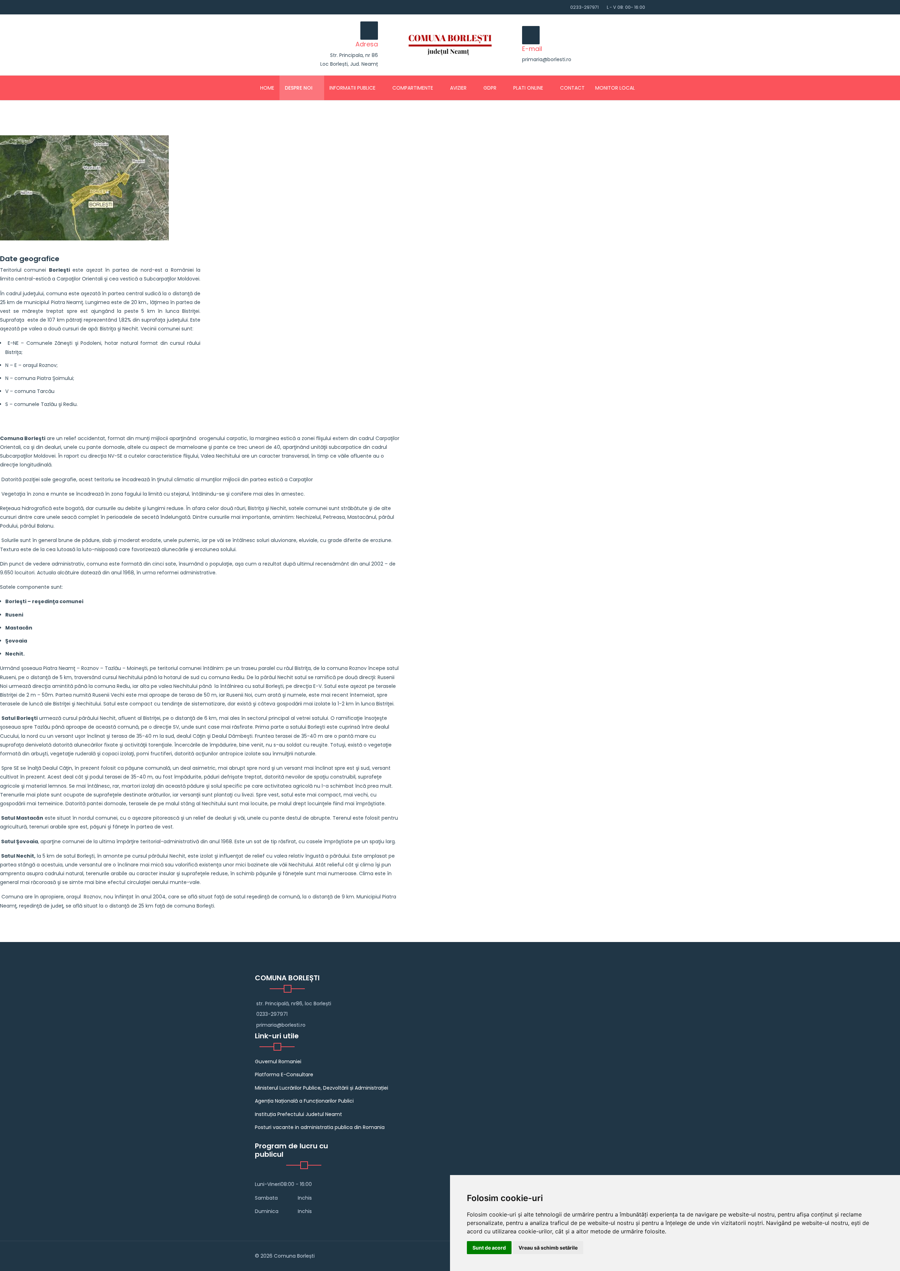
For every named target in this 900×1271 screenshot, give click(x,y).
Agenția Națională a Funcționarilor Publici (304, 1100)
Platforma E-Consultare (284, 1074)
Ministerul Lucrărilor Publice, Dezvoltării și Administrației (321, 1087)
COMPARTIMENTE (412, 87)
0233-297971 (584, 7)
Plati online (528, 87)
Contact (572, 87)
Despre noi (299, 87)
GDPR (489, 87)
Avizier (458, 87)
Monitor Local (615, 87)
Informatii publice (352, 87)
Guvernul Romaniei (278, 1061)
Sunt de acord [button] (489, 1248)
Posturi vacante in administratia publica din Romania (320, 1127)
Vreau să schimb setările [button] (548, 1248)
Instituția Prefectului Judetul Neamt (298, 1114)
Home (267, 87)
